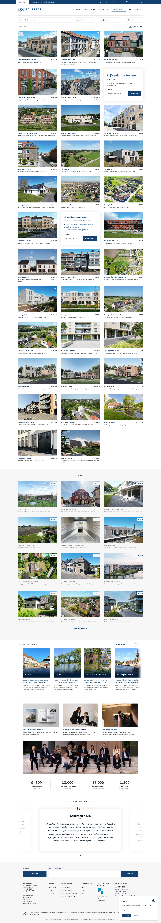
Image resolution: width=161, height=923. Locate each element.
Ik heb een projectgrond (68, 896)
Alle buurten (120, 644)
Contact (35, 874)
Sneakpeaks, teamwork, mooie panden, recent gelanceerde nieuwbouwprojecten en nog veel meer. (118, 732)
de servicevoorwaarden (96, 919)
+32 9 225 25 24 (27, 889)
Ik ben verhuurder (66, 890)
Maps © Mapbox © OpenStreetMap (53, 919)
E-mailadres (67, 234)
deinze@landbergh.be (29, 903)
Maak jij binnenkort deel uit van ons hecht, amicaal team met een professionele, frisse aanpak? (79, 732)
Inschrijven (113, 2)
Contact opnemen (118, 10)
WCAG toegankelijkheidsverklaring (90, 913)
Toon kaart (137, 27)
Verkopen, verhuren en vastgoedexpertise (43, 2)
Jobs (125, 2)
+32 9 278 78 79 (27, 901)
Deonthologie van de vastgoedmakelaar (67, 913)
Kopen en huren (22, 2)
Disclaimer (52, 913)
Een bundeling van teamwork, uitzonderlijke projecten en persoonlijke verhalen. (40, 732)
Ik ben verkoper (65, 887)
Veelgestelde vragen (103, 2)
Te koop (85, 10)
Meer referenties (79, 628)
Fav (55, 33)
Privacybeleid (44, 913)
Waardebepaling (104, 10)
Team (120, 2)
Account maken (90, 238)
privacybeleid (87, 919)
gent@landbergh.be (29, 891)
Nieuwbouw (77, 10)
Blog (131, 2)
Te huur (93, 10)
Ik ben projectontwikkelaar (69, 893)
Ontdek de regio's (139, 2)
